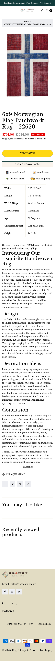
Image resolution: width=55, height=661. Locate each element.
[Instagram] (12, 591)
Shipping (6, 139)
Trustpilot (28, 467)
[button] (28, 484)
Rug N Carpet (20, 650)
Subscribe (44, 624)
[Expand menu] (4, 11)
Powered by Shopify (41, 650)
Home (26, 21)
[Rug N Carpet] (27, 10)
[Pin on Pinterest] (20, 484)
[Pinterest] (19, 591)
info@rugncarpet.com (23, 584)
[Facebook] (5, 591)
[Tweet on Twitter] (12, 484)
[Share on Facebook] (5, 484)
